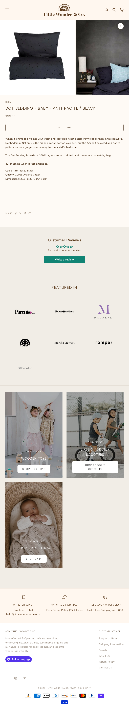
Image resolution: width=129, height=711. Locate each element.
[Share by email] (30, 213)
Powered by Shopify (80, 688)
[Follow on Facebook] (7, 678)
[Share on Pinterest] (25, 213)
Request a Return (109, 638)
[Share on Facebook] (15, 213)
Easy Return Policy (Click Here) (64, 610)
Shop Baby (34, 558)
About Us (104, 656)
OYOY (8, 102)
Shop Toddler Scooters (95, 467)
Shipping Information (111, 644)
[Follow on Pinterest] (24, 678)
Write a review (64, 259)
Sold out (64, 127)
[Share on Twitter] (20, 213)
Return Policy (107, 661)
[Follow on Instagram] (15, 678)
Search (103, 650)
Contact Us (105, 667)
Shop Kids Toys (33, 469)
